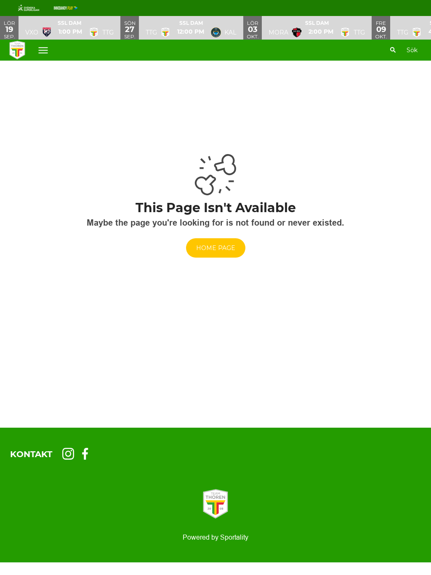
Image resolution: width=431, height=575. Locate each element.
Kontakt (31, 454)
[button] (69, 28)
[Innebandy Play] (72, 8)
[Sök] (393, 50)
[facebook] (87, 454)
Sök (412, 50)
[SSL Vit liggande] (35, 8)
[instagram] (70, 454)
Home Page (215, 248)
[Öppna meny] (43, 50)
